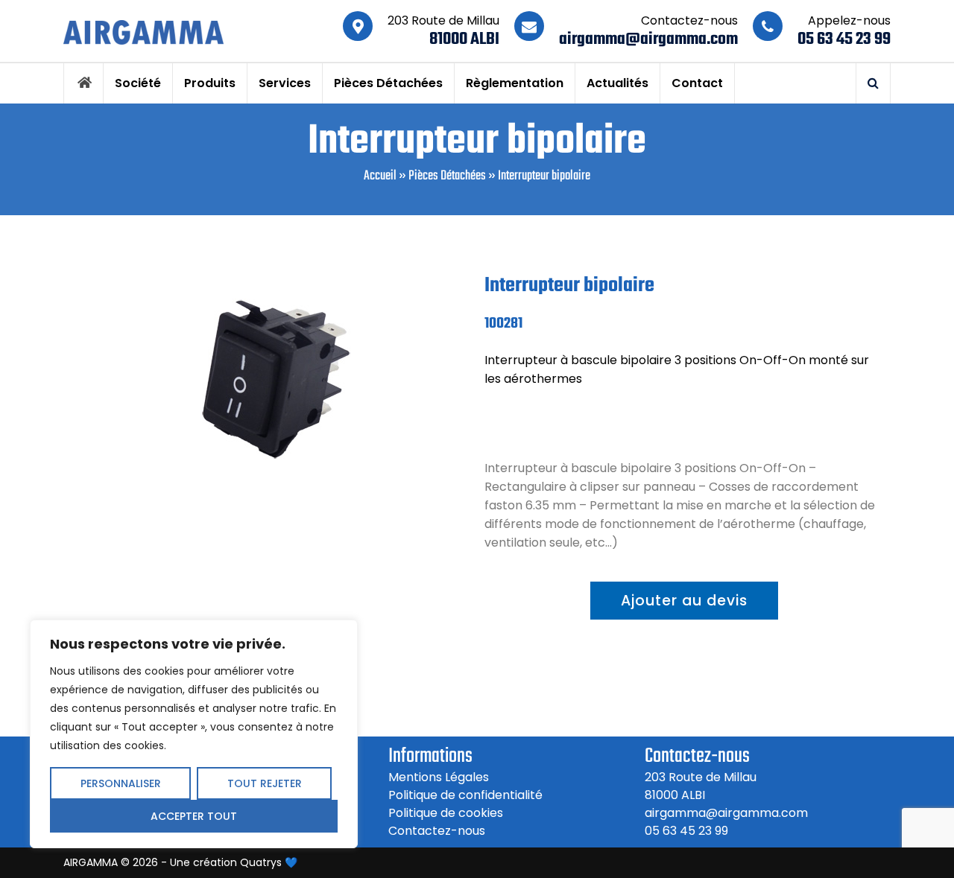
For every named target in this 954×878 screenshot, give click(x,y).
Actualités (617, 83)
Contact (697, 83)
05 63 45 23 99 (844, 39)
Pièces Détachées (388, 83)
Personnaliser (120, 783)
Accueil (380, 176)
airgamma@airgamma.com (648, 39)
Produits (210, 83)
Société (138, 83)
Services (285, 83)
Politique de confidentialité (465, 795)
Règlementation (514, 83)
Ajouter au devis (684, 601)
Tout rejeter (264, 783)
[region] (194, 734)
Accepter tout (194, 816)
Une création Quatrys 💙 (233, 862)
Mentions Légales (438, 777)
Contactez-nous (436, 830)
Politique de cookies (445, 812)
